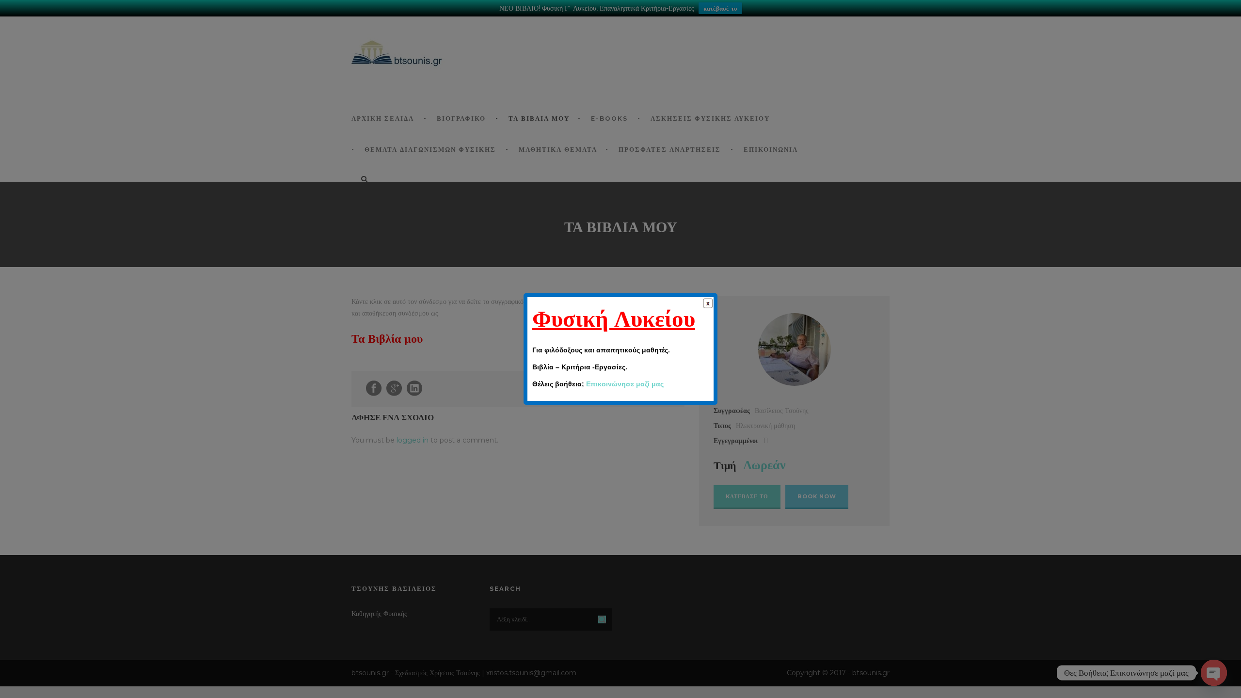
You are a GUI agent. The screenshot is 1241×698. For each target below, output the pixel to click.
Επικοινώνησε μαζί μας (625, 384)
